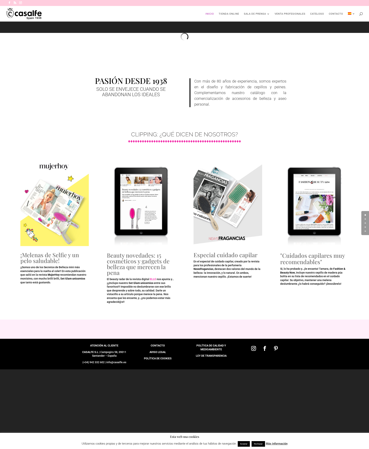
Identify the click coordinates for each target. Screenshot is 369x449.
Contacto (336, 14)
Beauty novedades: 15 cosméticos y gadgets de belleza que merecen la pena (138, 263)
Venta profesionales (290, 14)
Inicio (209, 14)
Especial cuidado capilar (226, 255)
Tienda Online (229, 14)
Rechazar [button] (258, 444)
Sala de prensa (255, 14)
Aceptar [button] (244, 444)
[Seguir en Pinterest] (276, 348)
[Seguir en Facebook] (264, 348)
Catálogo (317, 14)
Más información (277, 443)
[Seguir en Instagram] (253, 348)
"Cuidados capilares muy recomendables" (312, 259)
